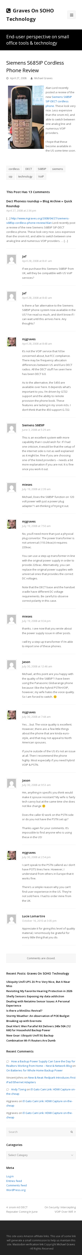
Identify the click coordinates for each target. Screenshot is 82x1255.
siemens (57, 169)
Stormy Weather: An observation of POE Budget (37, 1016)
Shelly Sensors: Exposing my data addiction (35, 996)
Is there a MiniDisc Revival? (24, 1010)
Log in (10, 1176)
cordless (14, 169)
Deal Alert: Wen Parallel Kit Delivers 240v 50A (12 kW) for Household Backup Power (38, 1028)
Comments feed (16, 1185)
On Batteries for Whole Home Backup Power (34, 1070)
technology (25, 176)
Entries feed (14, 1181)
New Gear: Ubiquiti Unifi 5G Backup (29, 1035)
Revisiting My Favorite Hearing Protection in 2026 (39, 991)
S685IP (42, 169)
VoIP (41, 176)
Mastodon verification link (28, 1244)
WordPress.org (15, 1190)
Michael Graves (43, 78)
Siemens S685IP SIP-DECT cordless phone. (59, 101)
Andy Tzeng (18, 1089)
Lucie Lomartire (33, 916)
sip (10, 176)
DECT (28, 169)
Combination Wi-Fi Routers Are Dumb (31, 1040)
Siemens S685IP (33, 425)
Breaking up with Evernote (24, 1021)
